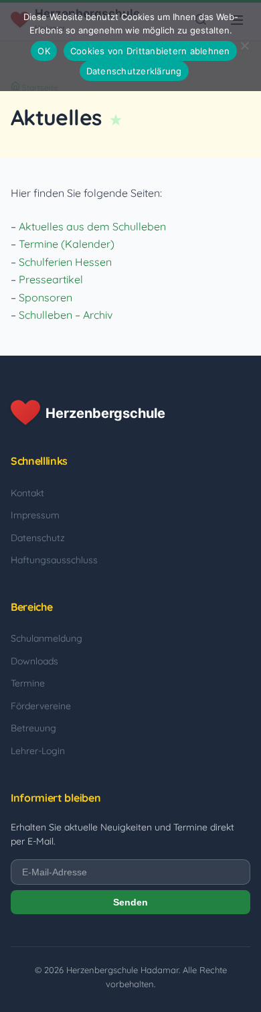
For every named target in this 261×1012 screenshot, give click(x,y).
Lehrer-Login (38, 751)
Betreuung (33, 728)
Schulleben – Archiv (65, 314)
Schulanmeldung (46, 638)
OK (43, 51)
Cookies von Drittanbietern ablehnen (150, 51)
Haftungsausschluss (54, 560)
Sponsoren (45, 297)
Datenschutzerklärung (134, 71)
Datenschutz (38, 538)
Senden (130, 902)
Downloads (34, 661)
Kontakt (27, 493)
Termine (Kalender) (66, 243)
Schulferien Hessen (65, 262)
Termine (28, 683)
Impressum (35, 515)
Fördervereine (41, 706)
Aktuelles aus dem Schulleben (92, 226)
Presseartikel (51, 279)
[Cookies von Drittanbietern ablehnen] (244, 45)
